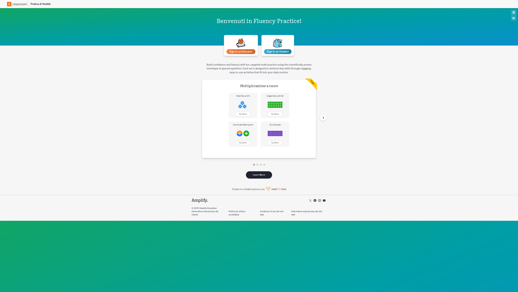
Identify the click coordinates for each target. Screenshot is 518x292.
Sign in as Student (278, 51)
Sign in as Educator (240, 51)
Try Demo (243, 114)
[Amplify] (200, 200)
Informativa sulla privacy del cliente (205, 213)
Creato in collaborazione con (248, 189)
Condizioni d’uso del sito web (272, 213)
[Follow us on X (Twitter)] (310, 200)
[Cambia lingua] (513, 12)
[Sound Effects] (513, 18)
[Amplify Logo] (18, 4)
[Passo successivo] (323, 118)
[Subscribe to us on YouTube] (324, 200)
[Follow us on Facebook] (315, 200)
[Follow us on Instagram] (319, 200)
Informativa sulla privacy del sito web (306, 213)
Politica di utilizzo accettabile (237, 213)
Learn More (259, 174)
